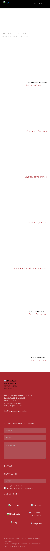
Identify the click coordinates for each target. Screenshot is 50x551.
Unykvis (21, 546)
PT (35, 4)
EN (40, 4)
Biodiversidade (10, 36)
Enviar (8, 466)
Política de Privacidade (22, 486)
